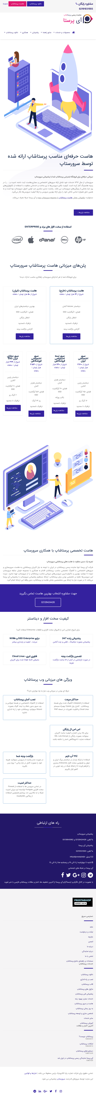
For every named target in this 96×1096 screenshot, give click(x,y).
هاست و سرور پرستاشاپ (83, 1003)
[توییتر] (51, 1091)
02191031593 (81, 851)
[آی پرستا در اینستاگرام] (83, 876)
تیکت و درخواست (86, 932)
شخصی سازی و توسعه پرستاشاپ (80, 1013)
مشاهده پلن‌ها (71, 336)
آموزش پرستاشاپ (86, 1023)
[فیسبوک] (56, 1091)
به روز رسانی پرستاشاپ (84, 1008)
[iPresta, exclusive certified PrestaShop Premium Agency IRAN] (48, 902)
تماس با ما (89, 956)
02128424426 (48, 602)
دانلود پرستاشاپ (36, 3)
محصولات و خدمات (62, 32)
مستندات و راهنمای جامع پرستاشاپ (79, 961)
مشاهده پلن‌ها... (83, 212)
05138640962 (68, 839)
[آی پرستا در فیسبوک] (62, 876)
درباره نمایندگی (87, 951)
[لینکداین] (40, 1091)
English (5, 4)
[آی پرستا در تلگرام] (90, 876)
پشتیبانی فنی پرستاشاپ (84, 994)
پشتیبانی (35, 32)
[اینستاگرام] (61, 1091)
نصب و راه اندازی (86, 979)
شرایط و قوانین (30, 1073)
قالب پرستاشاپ (87, 984)
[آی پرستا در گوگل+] (76, 876)
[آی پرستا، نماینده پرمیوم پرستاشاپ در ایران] (78, 19)
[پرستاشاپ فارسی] (73, 32)
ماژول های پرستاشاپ (85, 989)
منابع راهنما (46, 32)
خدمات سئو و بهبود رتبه (84, 998)
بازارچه (90, 936)
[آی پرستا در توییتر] (68, 876)
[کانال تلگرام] (34, 1091)
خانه (91, 927)
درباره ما (90, 946)
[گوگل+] (45, 1091)
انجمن (90, 941)
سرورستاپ (61, 1078)
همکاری (25, 32)
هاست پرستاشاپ (17, 3)
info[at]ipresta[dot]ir (77, 856)
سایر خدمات (88, 1018)
